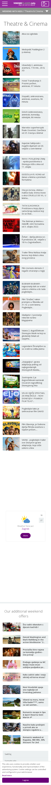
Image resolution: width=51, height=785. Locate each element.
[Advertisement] (25, 479)
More (25, 535)
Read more (7, 775)
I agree (25, 780)
